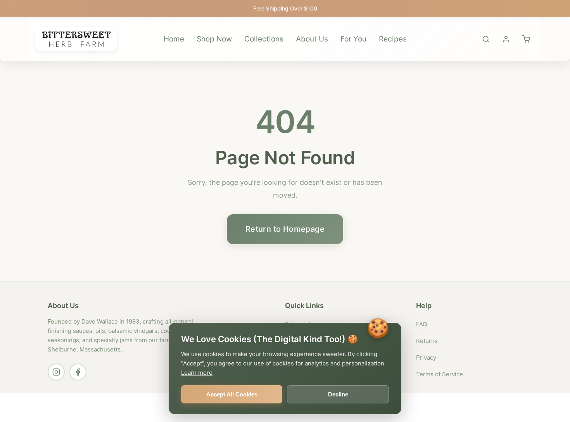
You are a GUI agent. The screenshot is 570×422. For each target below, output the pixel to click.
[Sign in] (506, 39)
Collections (263, 38)
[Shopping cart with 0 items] (526, 39)
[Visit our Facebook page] (77, 372)
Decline (338, 394)
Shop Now (214, 38)
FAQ (421, 324)
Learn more (196, 372)
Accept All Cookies (231, 394)
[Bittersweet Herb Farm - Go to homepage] (76, 39)
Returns (427, 340)
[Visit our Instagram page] (56, 372)
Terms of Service (439, 374)
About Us (312, 38)
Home (174, 38)
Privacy (426, 357)
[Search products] (485, 39)
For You (353, 38)
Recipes (393, 38)
